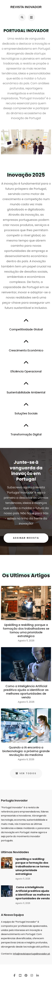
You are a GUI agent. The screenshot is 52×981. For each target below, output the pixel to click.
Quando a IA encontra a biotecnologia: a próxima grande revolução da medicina (26, 751)
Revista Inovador (26, 7)
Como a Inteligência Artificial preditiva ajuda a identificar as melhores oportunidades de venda (26, 691)
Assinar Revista (26, 538)
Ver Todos (27, 773)
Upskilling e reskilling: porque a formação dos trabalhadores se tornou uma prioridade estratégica (26, 630)
